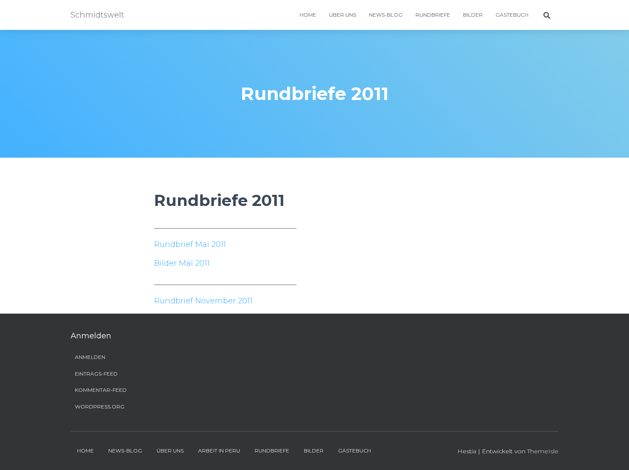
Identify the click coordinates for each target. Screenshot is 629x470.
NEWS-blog (386, 15)
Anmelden (90, 357)
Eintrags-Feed (96, 373)
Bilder (473, 15)
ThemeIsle (542, 451)
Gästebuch (511, 15)
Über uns (342, 15)
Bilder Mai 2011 (182, 263)
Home (308, 15)
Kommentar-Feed (101, 390)
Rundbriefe (432, 15)
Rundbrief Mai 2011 (190, 244)
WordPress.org (100, 406)
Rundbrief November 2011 (203, 301)
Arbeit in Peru (219, 450)
